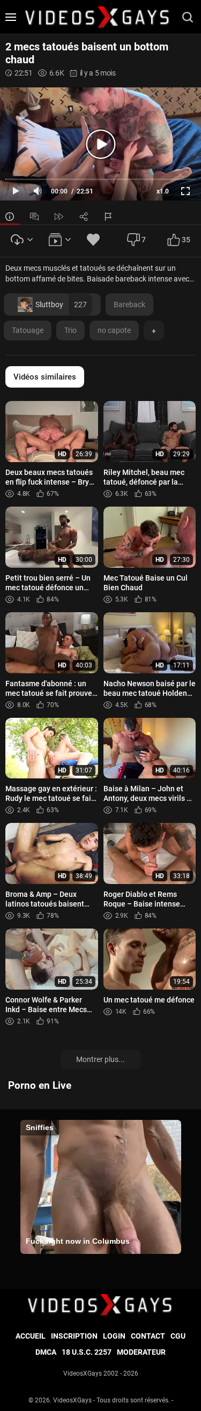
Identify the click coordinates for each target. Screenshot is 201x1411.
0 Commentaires (34, 217)
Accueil (31, 1336)
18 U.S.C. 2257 (86, 1352)
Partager (83, 217)
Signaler (108, 217)
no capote (114, 330)
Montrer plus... (100, 1059)
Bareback (129, 304)
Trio (70, 330)
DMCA (45, 1352)
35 (186, 239)
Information (9, 217)
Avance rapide (59, 217)
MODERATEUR (141, 1352)
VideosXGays (72, 1400)
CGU (177, 1336)
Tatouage (27, 330)
